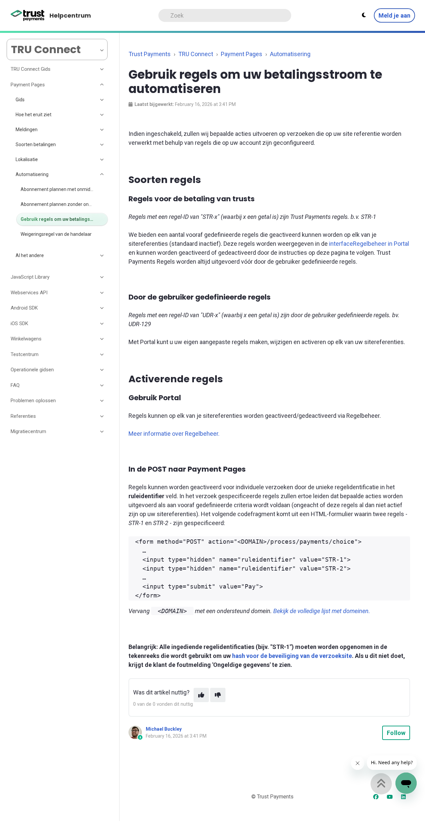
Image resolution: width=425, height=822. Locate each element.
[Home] (27, 15)
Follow (396, 732)
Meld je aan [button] (394, 15)
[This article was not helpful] (217, 695)
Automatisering (290, 53)
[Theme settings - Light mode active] (364, 15)
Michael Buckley (164, 729)
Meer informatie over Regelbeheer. (173, 433)
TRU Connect (195, 53)
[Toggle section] (102, 69)
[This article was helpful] (201, 695)
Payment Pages (241, 53)
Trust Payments (149, 53)
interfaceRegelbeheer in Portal (369, 243)
